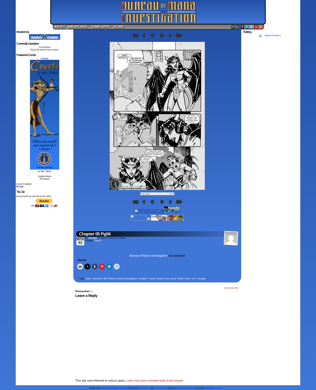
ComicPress (159, 388)
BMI (105, 278)
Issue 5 (98, 240)
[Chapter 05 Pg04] (157, 188)
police (173, 278)
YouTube (256, 27)
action (88, 278)
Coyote (44, 58)
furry (167, 278)
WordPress (145, 388)
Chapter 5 (143, 278)
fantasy (160, 278)
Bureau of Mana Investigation (159, 12)
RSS (260, 27)
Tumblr (238, 27)
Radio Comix (184, 278)
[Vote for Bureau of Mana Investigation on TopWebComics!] (172, 211)
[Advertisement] (271, 103)
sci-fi (194, 278)
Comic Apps (101, 26)
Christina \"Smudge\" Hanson (114, 388)
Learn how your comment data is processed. (154, 380)
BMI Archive (78, 26)
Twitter (251, 27)
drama (153, 278)
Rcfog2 (20, 186)
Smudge (93, 238)
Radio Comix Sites (185, 388)
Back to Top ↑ (217, 388)
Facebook (242, 27)
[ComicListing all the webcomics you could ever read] (159, 219)
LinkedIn (247, 27)
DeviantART (233, 27)
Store (119, 26)
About (59, 26)
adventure (97, 278)
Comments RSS (231, 288)
